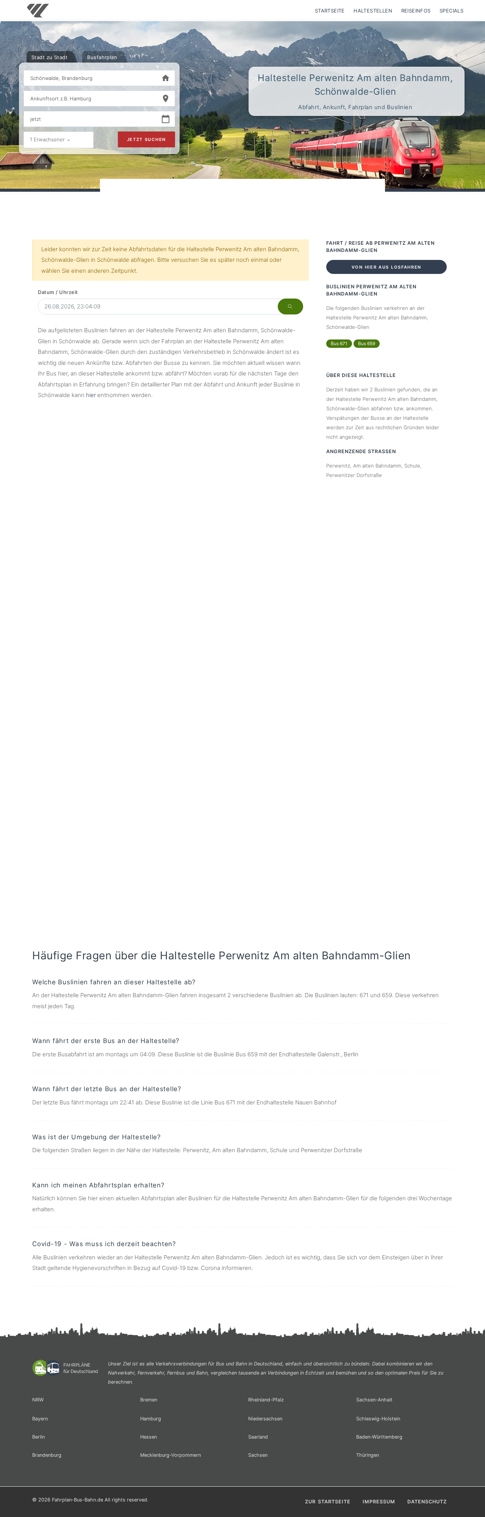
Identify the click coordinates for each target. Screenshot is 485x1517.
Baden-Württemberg (379, 1437)
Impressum (379, 1501)
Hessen (148, 1437)
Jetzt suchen (146, 139)
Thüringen (367, 1455)
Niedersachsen (265, 1419)
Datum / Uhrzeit (58, 292)
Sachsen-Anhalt (374, 1400)
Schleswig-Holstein (378, 1419)
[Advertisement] (242, 200)
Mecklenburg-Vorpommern (170, 1455)
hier (91, 395)
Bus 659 (366, 343)
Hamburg (150, 1419)
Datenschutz (427, 1501)
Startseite (330, 11)
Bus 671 (339, 343)
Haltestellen (373, 11)
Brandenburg (46, 1455)
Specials (451, 11)
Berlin (38, 1437)
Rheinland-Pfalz (266, 1400)
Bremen (148, 1400)
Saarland (258, 1437)
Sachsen (258, 1455)
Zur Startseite (327, 1501)
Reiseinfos (416, 11)
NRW (38, 1400)
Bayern (40, 1419)
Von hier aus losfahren (386, 267)
